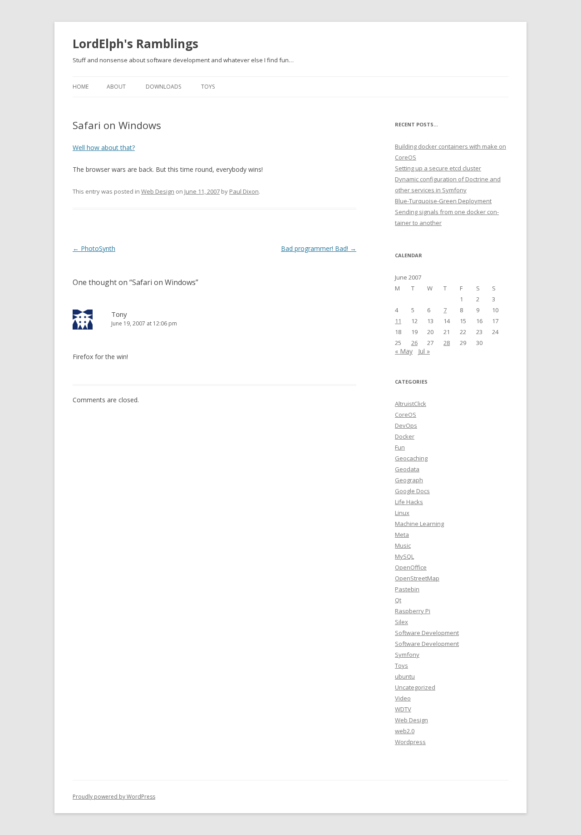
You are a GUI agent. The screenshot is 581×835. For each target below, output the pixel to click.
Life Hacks (409, 502)
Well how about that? (104, 147)
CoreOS (405, 414)
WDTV (403, 709)
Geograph (409, 480)
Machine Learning (419, 524)
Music (403, 545)
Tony (119, 314)
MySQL (404, 556)
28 (446, 343)
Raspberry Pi (412, 611)
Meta (402, 534)
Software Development (427, 633)
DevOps (406, 425)
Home (81, 86)
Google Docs (412, 491)
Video (403, 698)
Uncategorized (415, 687)
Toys (208, 86)
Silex (401, 622)
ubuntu (405, 676)
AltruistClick (410, 404)
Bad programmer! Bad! (318, 248)
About (116, 86)
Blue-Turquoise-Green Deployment (443, 201)
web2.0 (404, 731)
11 (398, 321)
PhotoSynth (94, 248)
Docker (404, 436)
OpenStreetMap (417, 578)
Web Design (157, 191)
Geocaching (411, 458)
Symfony (407, 654)
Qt (398, 600)
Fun (400, 447)
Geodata (407, 469)
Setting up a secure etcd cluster (438, 168)
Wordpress (410, 742)
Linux (402, 513)
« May (404, 351)
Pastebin (407, 589)
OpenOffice (411, 567)
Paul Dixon (244, 191)
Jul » (424, 351)
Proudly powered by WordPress (114, 796)
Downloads (163, 86)
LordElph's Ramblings (135, 43)
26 (414, 343)
